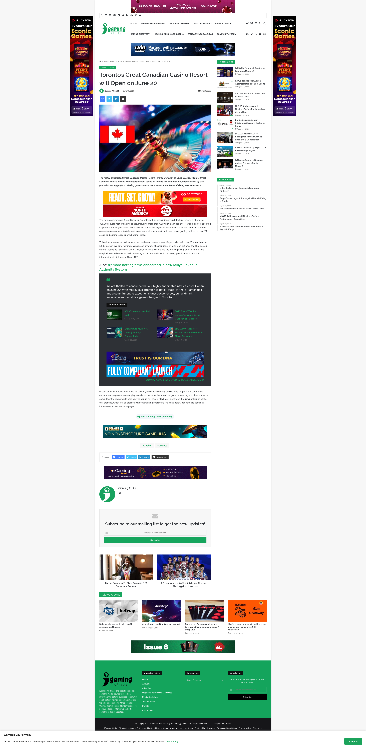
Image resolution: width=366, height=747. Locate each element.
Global (112, 77)
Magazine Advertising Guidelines (157, 702)
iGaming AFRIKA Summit (153, 23)
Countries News (201, 23)
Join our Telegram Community (156, 425)
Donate (145, 715)
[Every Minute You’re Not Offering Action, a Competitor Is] (114, 341)
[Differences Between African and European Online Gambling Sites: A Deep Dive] (204, 620)
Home (104, 70)
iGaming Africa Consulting (169, 34)
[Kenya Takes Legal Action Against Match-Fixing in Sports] (225, 94)
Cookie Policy (172, 741)
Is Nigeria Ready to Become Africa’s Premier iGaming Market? (249, 172)
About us (146, 693)
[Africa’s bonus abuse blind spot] (114, 324)
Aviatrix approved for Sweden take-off (161, 633)
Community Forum (226, 34)
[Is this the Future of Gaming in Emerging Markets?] (225, 81)
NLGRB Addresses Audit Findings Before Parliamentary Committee (250, 118)
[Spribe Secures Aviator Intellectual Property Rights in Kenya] (225, 133)
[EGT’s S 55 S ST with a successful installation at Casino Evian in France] (165, 324)
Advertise (146, 697)
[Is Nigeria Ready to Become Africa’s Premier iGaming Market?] (225, 173)
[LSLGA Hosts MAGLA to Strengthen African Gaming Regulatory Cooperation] (225, 146)
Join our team (148, 711)
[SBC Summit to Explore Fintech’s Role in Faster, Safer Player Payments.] (165, 341)
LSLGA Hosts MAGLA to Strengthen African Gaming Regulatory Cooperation (248, 146)
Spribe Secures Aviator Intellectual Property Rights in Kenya (249, 132)
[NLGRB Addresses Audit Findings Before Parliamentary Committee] (225, 119)
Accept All (353, 741)
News (133, 23)
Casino (112, 70)
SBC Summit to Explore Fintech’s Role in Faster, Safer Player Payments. (189, 342)
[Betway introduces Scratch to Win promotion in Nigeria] (118, 620)
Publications (222, 23)
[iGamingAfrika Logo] (113, 29)
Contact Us (147, 719)
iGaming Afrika (111, 100)
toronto (163, 454)
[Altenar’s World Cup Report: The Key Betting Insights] (225, 160)
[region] (183, 739)
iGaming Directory (140, 34)
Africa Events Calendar (200, 34)
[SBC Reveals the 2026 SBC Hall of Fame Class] (225, 106)
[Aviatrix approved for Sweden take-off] (161, 620)
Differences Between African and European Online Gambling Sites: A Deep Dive (202, 636)
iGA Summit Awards (179, 23)
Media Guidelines (150, 706)
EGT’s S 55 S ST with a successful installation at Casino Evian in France (187, 324)
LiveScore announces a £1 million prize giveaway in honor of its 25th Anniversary (247, 636)
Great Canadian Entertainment (187, 389)
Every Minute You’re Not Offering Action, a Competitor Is (136, 342)
